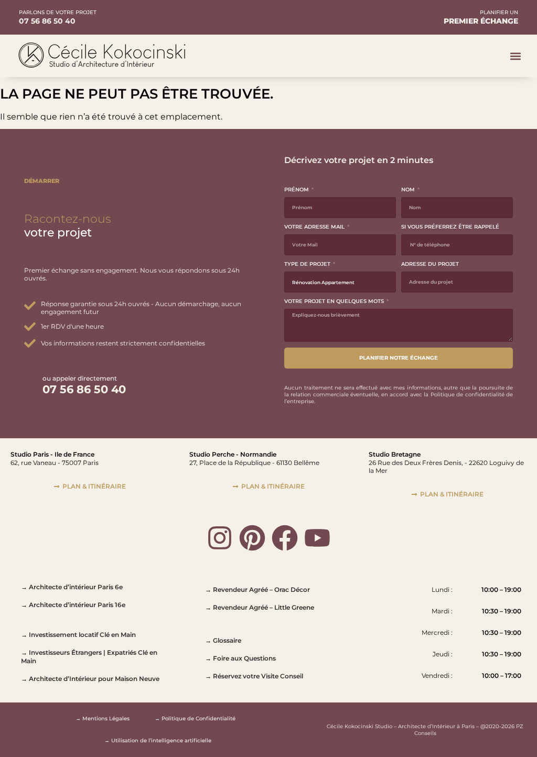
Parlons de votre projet (57, 12)
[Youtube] (317, 538)
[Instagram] (220, 538)
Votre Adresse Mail (315, 226)
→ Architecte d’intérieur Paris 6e (72, 587)
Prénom (297, 189)
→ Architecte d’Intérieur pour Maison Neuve (90, 679)
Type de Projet (308, 264)
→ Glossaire (223, 640)
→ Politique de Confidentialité (195, 718)
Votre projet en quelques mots (334, 301)
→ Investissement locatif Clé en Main (78, 635)
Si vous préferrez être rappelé (450, 226)
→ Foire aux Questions (240, 658)
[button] (515, 55)
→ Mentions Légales (103, 718)
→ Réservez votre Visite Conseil (254, 676)
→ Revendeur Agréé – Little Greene (259, 607)
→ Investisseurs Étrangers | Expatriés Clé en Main (89, 656)
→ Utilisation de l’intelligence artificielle (157, 740)
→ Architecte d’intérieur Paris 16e (73, 605)
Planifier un (499, 12)
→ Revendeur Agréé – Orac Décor (257, 589)
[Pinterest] (252, 538)
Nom (408, 189)
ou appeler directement (79, 378)
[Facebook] (285, 538)
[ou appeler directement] (30, 384)
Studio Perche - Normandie (232, 454)
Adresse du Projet (430, 264)
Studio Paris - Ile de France (52, 454)
